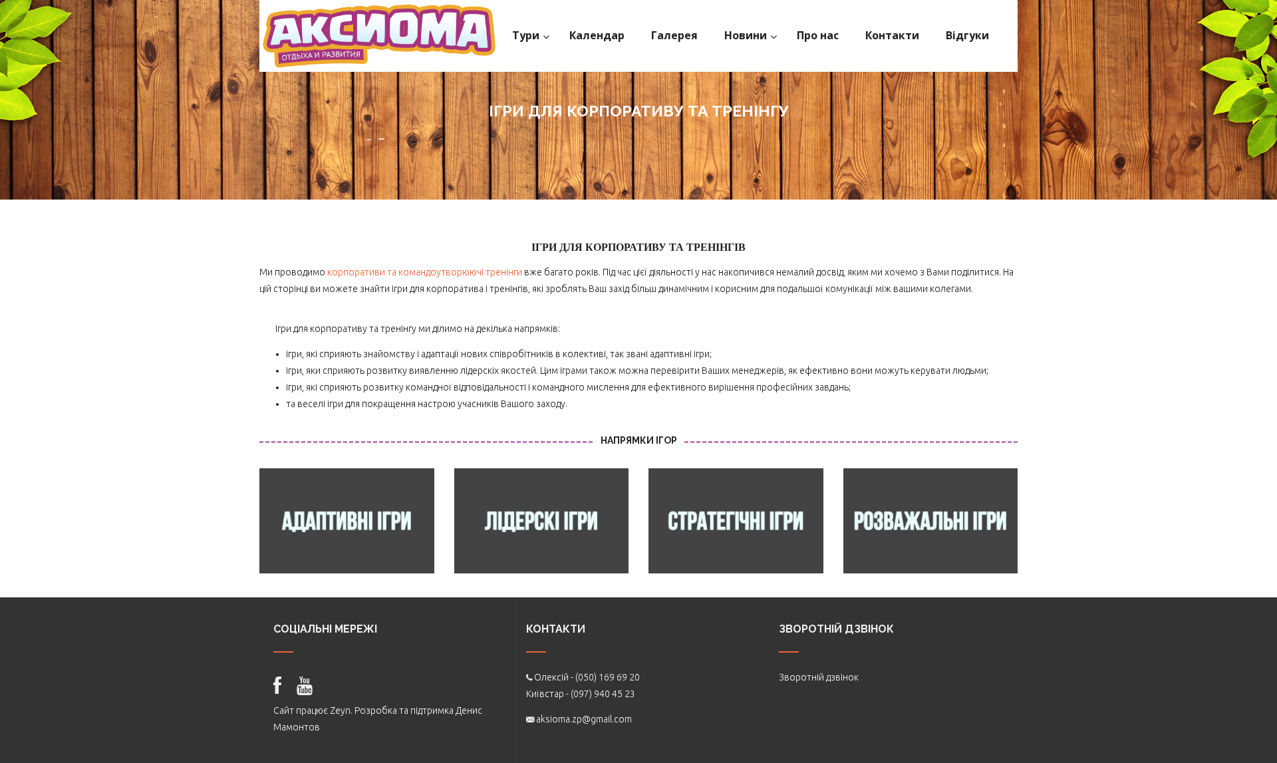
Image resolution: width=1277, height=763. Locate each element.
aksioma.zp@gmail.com (584, 719)
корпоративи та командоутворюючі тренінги (424, 272)
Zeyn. (341, 710)
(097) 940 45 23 (603, 693)
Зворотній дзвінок (819, 677)
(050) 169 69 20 (607, 677)
